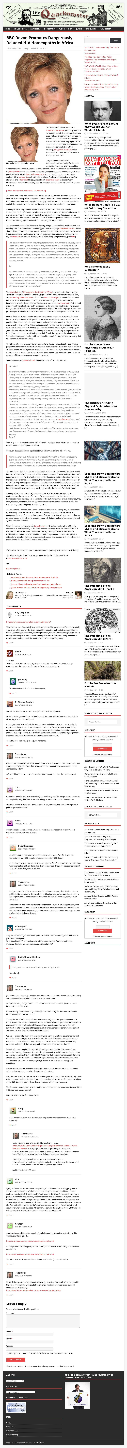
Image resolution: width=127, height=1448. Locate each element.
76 (102, 642)
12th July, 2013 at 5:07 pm (23, 1276)
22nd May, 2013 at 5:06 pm (23, 790)
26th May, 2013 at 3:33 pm (26, 1111)
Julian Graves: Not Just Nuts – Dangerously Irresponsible (36, 587)
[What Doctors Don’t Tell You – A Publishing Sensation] (102, 200)
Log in (8, 1423)
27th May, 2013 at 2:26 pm (29, 1137)
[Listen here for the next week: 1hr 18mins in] (26, 190)
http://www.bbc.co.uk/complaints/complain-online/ (28, 622)
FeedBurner (107, 754)
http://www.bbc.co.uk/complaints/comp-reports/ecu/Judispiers (33, 1290)
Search (87, 36)
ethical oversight (51, 297)
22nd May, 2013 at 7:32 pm (23, 824)
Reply (11, 643)
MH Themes (40, 1442)
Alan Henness (89, 767)
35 (107, 354)
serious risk (23, 177)
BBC (34, 48)
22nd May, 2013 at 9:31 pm (23, 929)
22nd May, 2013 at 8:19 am (23, 705)
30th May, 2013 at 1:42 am (23, 1227)
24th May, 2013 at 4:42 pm (23, 989)
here (73, 236)
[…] (95, 148)
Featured (89, 95)
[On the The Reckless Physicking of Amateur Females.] (102, 340)
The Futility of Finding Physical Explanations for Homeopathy (100, 406)
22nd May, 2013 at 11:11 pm (27, 682)
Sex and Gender (20, 29)
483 (107, 133)
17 (46, 48)
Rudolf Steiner (65, 29)
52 (105, 413)
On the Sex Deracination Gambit (100, 685)
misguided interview (63, 150)
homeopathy (49, 29)
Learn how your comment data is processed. (56, 1366)
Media (39, 48)
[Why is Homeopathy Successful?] (102, 262)
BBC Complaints (13, 569)
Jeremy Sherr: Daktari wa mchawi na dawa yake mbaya (36, 584)
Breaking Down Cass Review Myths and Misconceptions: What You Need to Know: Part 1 (102, 530)
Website (9, 1346)
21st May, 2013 (15, 48)
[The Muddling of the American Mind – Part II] (102, 581)
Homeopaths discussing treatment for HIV (30, 580)
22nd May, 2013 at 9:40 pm (26, 885)
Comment (10, 1313)
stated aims (14, 292)
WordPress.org (12, 1435)
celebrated (23, 180)
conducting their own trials (21, 297)
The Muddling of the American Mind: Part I (98, 637)
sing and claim (64, 303)
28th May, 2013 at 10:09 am (23, 1182)
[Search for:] (102, 722)
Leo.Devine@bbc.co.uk (17, 558)
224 (105, 273)
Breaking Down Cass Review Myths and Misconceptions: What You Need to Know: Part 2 (102, 478)
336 (105, 211)
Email (8, 1339)
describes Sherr (52, 180)
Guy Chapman (22, 612)
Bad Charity (91, 29)
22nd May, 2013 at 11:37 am (24, 757)
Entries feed (11, 1427)
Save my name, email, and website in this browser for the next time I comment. (41, 1353)
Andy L (26, 48)
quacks (79, 29)
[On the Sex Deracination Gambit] (102, 679)
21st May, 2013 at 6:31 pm (23, 616)
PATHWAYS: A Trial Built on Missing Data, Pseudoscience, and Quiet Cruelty (101, 784)
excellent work (64, 419)
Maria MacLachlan (91, 781)
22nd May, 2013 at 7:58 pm (26, 849)
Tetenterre (20, 754)
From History (105, 29)
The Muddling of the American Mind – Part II (99, 587)
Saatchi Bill (35, 29)
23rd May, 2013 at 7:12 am (26, 960)
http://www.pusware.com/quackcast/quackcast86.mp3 (30, 1254)
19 (102, 690)
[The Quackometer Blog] (63, 25)
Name (9, 1331)
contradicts (15, 236)
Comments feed (12, 1431)
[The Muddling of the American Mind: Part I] (102, 631)
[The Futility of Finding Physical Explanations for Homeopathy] (102, 399)
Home (7, 29)
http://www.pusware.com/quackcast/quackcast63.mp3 (30, 1241)
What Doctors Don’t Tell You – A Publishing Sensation (102, 206)
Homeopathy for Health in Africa (37, 292)
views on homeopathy (35, 174)
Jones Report (39, 526)
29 (102, 539)
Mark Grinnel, (29, 360)
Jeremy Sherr (14, 171)
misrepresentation (66, 228)
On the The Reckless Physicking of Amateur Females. (99, 347)
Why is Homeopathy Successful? (97, 268)
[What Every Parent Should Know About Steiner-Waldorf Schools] (102, 119)
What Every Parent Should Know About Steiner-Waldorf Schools (101, 127)
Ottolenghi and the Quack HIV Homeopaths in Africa (34, 577)
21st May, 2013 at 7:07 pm (23, 654)
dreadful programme (55, 130)
